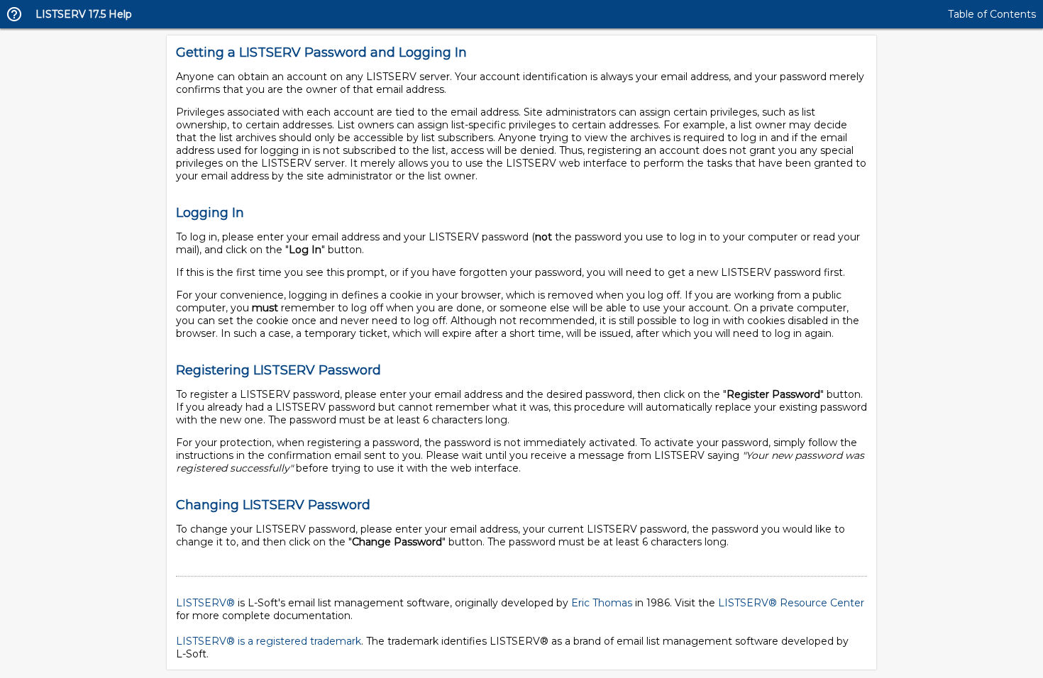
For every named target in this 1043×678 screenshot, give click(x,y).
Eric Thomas (601, 602)
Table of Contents (992, 14)
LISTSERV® (205, 602)
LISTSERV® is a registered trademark (268, 641)
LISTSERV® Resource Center (791, 602)
